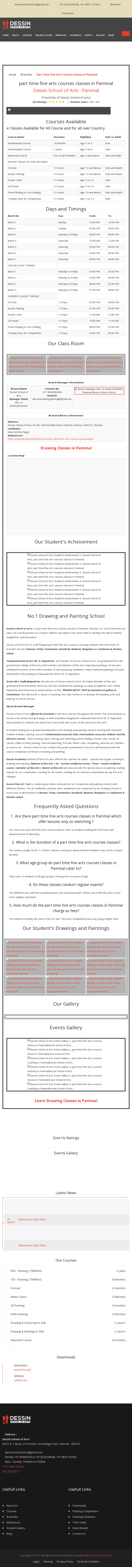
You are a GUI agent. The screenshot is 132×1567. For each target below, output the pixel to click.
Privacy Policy (65, 1561)
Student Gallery (15, 1528)
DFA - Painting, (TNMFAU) (68, 1271)
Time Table (79, 1522)
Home (12, 74)
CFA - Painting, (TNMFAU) (68, 1279)
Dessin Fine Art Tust (18, 784)
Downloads (79, 1505)
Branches (115, 4)
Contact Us (79, 1533)
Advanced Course (68, 1340)
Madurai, (76, 649)
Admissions (13, 1522)
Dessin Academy (16, 759)
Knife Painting (68, 1314)
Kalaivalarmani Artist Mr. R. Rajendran (58, 673)
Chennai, (31, 649)
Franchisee (68, 13)
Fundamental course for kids (61, 734)
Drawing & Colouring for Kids (68, 1323)
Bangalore (88, 649)
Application (22, 1367)
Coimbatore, (51, 649)
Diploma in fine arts (42, 763)
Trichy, (40, 649)
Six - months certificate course (73, 763)
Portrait (68, 1288)
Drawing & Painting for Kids (68, 1331)
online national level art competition (69, 784)
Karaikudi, (65, 649)
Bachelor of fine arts (27, 767)
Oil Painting (68, 1305)
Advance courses (15, 738)
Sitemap (48, 1561)
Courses (11, 1511)
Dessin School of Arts (101, 1555)
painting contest (103, 784)
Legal (36, 1561)
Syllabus (21, 1378)
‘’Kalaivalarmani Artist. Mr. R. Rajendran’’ (30, 660)
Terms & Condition (88, 1561)
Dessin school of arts (19, 628)
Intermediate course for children (97, 734)
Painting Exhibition (83, 1517)
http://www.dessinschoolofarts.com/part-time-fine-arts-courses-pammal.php (51, 438)
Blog (9, 1533)
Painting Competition (85, 1511)
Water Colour (68, 1297)
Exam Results (80, 1528)
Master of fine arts (52, 767)
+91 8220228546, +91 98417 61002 (79, 4)
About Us (12, 1505)
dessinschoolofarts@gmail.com (32, 4)
